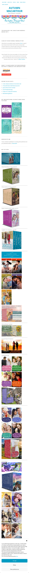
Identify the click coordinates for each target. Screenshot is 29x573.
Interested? (14, 143)
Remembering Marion (7, 93)
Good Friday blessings (8, 89)
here (17, 556)
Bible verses (22, 2)
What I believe (5, 4)
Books (14, 2)
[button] (26, 540)
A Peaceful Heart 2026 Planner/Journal (11, 85)
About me (10, 2)
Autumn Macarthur (15, 9)
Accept (14, 560)
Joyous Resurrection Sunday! (9, 87)
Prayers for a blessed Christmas (10, 91)
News (18, 2)
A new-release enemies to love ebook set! (12, 83)
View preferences (14, 569)
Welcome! (4, 2)
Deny (14, 565)
